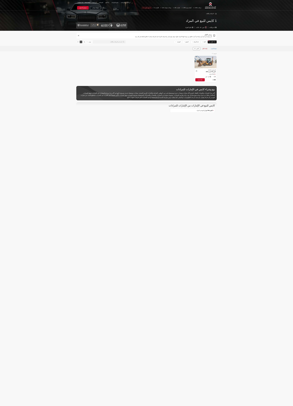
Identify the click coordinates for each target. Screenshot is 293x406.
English (79, 2)
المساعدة (101, 2)
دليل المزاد (188, 27)
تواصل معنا (87, 2)
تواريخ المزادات (114, 2)
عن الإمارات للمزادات (125, 2)
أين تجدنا (95, 2)
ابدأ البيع (107, 2)
